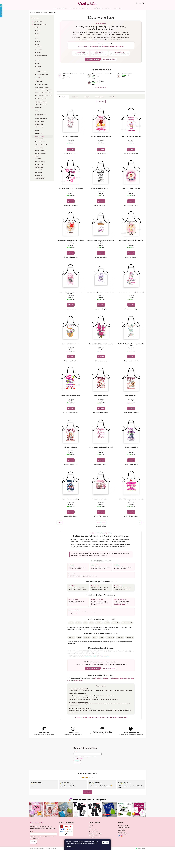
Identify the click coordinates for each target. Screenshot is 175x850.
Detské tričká (38, 107)
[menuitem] (60, 8)
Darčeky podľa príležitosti (40, 24)
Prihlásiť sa (77, 762)
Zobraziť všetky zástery (109, 59)
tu (96, 843)
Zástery (37, 130)
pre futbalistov (38, 50)
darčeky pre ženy (115, 678)
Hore (60, 522)
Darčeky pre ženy (104, 46)
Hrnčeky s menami (40, 121)
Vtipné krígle (38, 159)
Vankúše (37, 156)
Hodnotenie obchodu (87, 773)
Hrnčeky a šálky (39, 124)
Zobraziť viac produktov (100, 87)
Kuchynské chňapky (40, 161)
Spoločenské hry (39, 148)
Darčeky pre (37, 27)
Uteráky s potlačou (39, 178)
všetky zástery (98, 678)
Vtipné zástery (39, 133)
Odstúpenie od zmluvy (94, 835)
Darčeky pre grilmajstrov (41, 55)
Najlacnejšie (75, 96)
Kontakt (91, 826)
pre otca (37, 33)
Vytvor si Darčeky (38, 21)
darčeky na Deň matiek (90, 656)
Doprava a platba (93, 830)
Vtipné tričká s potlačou (41, 99)
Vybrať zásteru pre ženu (93, 59)
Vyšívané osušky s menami (42, 87)
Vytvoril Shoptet (141, 848)
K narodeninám (113, 46)
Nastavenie (70, 846)
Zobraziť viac (87, 792)
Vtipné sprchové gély (40, 150)
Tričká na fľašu (38, 170)
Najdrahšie (86, 96)
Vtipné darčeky (38, 175)
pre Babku (37, 63)
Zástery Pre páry (39, 139)
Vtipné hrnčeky (39, 127)
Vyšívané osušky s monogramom (43, 90)
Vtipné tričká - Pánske (40, 102)
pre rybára (37, 44)
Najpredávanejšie (99, 96)
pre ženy (37, 58)
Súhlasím (105, 842)
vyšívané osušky (78, 680)
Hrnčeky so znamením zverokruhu (40, 115)
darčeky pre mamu (104, 656)
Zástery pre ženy (39, 136)
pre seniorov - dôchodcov (41, 74)
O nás (90, 828)
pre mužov (37, 30)
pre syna (37, 38)
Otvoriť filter (100, 101)
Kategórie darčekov (39, 78)
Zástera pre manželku (93, 46)
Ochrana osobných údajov (95, 833)
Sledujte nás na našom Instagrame (89, 799)
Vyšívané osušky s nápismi (41, 84)
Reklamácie (92, 837)
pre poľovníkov (38, 47)
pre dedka (37, 36)
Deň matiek (120, 46)
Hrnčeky (37, 111)
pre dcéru (37, 69)
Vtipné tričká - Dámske (41, 105)
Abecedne (112, 96)
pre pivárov (38, 52)
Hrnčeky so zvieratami (41, 118)
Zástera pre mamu (82, 46)
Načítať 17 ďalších (101, 522)
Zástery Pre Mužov (40, 142)
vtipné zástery (106, 678)
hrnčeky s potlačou (125, 678)
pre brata (37, 41)
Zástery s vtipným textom (41, 144)
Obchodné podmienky (94, 831)
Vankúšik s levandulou (40, 153)
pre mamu (37, 61)
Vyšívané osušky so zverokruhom (43, 93)
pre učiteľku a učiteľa (40, 72)
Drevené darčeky (39, 164)
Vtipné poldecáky (39, 167)
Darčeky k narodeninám (74, 613)
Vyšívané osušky (39, 81)
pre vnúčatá (38, 66)
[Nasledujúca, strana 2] (139, 522)
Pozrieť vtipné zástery (119, 604)
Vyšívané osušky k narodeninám (43, 95)
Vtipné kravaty (38, 172)
